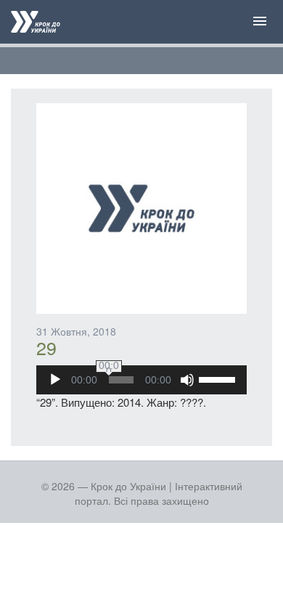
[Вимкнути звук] (187, 380)
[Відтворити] (55, 380)
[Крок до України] (35, 23)
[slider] (219, 378)
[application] (141, 379)
